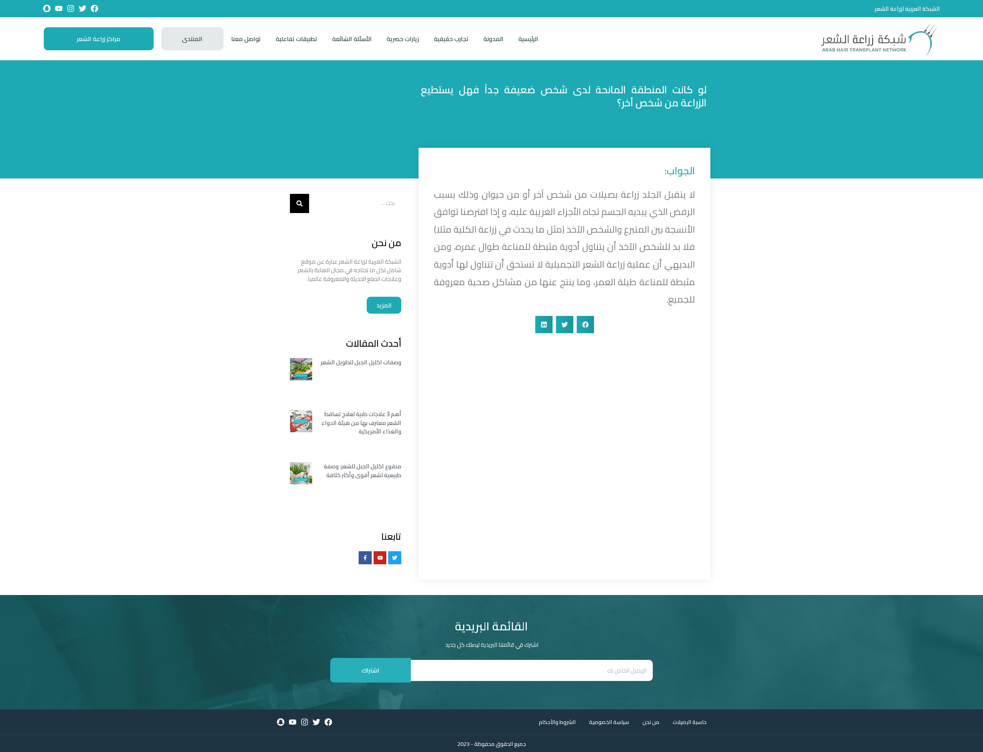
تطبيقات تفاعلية (296, 39)
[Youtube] (59, 8)
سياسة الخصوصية (609, 722)
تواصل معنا (246, 39)
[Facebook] (94, 8)
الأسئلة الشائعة (352, 39)
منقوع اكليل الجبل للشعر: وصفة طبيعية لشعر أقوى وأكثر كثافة (362, 471)
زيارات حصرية (403, 39)
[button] (585, 324)
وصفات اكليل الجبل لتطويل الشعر (361, 362)
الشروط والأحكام (557, 722)
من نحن (650, 722)
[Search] (299, 203)
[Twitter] (82, 8)
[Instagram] (70, 8)
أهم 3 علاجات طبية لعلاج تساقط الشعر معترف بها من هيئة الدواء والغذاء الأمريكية (361, 422)
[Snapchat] (47, 8)
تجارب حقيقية (451, 39)
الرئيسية (528, 39)
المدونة (493, 39)
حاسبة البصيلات (690, 722)
